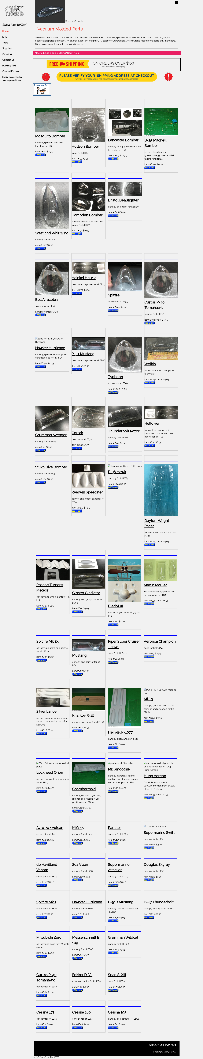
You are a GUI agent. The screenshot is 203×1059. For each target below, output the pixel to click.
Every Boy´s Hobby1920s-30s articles (12, 79)
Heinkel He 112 (84, 278)
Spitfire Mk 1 (46, 902)
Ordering (7, 54)
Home (5, 31)
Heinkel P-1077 (120, 732)
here (76, 53)
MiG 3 (148, 699)
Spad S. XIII (117, 975)
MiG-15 (78, 827)
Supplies (6, 48)
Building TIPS (9, 65)
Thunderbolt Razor (124, 431)
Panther (114, 827)
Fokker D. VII (82, 975)
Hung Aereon (155, 776)
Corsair (77, 433)
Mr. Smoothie (119, 769)
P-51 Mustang (83, 354)
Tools (5, 42)
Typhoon (115, 377)
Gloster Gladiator (86, 593)
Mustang (79, 655)
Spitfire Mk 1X (47, 641)
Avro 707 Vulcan (49, 827)
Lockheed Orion (49, 772)
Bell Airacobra (46, 299)
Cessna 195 (117, 1012)
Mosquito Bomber (50, 136)
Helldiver (152, 423)
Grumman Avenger (51, 435)
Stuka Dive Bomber (51, 467)
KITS (4, 37)
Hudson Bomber (85, 146)
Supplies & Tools (74, 21)
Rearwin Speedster (87, 492)
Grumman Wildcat (123, 937)
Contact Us (8, 59)
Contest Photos (10, 71)
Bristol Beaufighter (123, 200)
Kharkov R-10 (83, 715)
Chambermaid (84, 789)
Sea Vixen (80, 864)
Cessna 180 (81, 1012)
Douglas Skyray (157, 864)
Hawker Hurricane (50, 348)
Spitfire (113, 295)
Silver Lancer (47, 711)
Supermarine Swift (159, 832)
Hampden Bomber (87, 215)
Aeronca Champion (160, 641)
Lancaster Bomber (123, 140)
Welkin (150, 364)
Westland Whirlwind (52, 233)
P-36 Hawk (117, 472)
